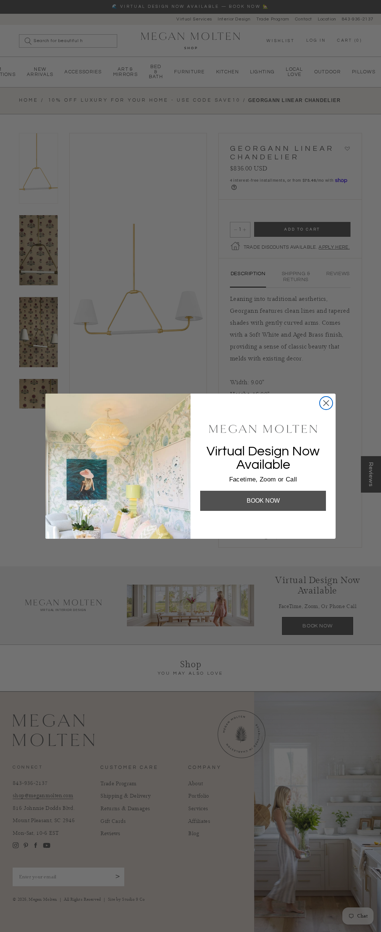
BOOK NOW (263, 500)
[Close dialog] (326, 403)
